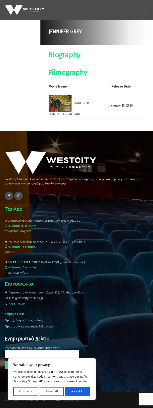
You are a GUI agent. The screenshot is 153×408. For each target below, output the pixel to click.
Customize (25, 391)
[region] (52, 379)
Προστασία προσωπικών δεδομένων (29, 326)
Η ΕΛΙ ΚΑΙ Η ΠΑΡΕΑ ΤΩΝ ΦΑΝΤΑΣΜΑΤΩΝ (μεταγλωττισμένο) (45, 262)
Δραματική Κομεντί (18, 231)
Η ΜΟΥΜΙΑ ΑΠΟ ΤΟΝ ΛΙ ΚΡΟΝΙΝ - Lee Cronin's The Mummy (45, 241)
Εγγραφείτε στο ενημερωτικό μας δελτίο (32, 348)
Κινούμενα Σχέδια (16, 273)
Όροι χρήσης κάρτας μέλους (24, 320)
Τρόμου (10, 252)
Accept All (77, 391)
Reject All (52, 391)
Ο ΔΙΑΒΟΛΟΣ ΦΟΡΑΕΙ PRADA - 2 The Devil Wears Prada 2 (42, 220)
